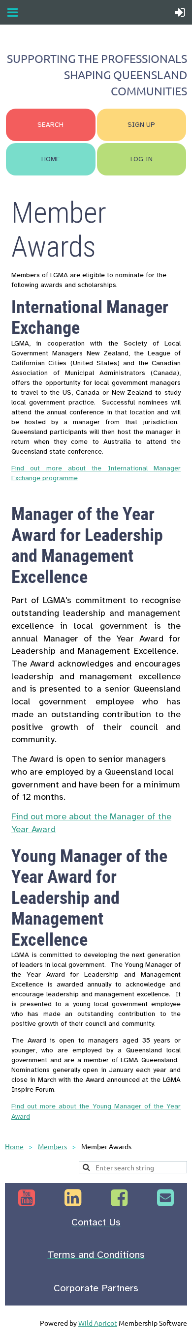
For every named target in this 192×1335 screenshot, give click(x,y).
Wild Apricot (97, 1322)
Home (14, 1146)
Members (52, 1146)
